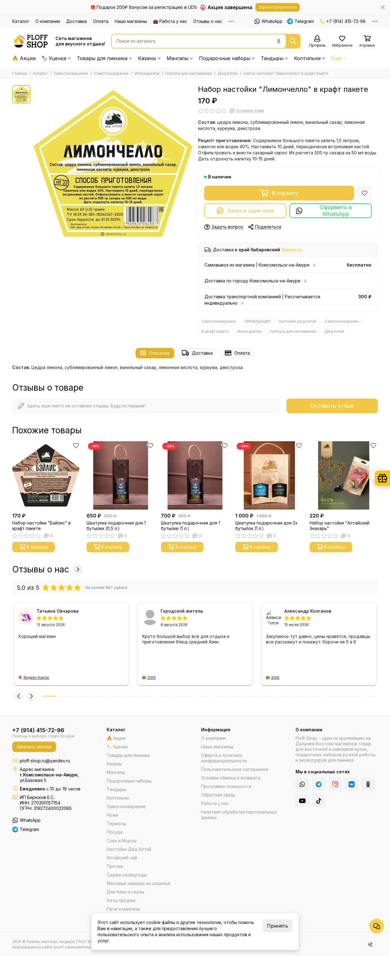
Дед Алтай (227, 73)
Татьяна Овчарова (58, 611)
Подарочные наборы (224, 58)
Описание (159, 353)
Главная (19, 73)
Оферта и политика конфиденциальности (224, 758)
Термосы (116, 823)
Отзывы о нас (207, 21)
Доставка (76, 21)
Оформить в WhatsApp (336, 210)
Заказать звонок (34, 746)
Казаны (147, 58)
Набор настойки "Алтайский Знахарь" (339, 525)
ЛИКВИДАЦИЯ (257, 321)
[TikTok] (318, 800)
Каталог (20, 21)
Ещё (336, 58)
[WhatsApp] (302, 784)
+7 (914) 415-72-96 (346, 21)
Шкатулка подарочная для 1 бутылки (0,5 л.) (116, 525)
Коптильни (307, 58)
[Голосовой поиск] (278, 41)
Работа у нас (215, 803)
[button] (12, 475)
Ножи (112, 815)
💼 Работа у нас (170, 21)
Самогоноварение (71, 73)
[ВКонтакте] (351, 784)
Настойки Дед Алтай (297, 321)
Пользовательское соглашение (234, 769)
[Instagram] (335, 784)
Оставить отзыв (332, 406)
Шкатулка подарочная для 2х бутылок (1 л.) (266, 525)
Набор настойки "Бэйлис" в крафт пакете (41, 525)
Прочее (115, 866)
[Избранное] (364, 193)
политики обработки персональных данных (239, 814)
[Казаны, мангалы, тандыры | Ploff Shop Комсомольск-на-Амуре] (30, 41)
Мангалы (177, 58)
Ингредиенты (147, 73)
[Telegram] (318, 784)
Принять (277, 926)
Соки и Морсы (121, 840)
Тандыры (272, 58)
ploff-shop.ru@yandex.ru (45, 760)
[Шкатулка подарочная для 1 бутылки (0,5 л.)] (121, 475)
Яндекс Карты (36, 677)
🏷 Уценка (54, 58)
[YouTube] (302, 800)
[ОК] (368, 784)
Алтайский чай (122, 857)
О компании (47, 21)
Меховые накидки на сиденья (138, 883)
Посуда (114, 832)
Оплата (100, 21)
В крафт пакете (215, 331)
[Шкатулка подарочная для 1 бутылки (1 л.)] (195, 475)
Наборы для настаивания (188, 73)
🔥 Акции (24, 58)
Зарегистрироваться (277, 7)
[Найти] (293, 41)
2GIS (151, 677)
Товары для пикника (102, 58)
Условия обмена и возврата (231, 777)
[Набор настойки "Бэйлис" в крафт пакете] (46, 475)
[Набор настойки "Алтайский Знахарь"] (344, 475)
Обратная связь (218, 794)
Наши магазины (131, 21)
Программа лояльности (226, 786)
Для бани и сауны (125, 891)
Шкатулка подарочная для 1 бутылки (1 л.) (190, 525)
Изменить (292, 250)
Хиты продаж (121, 900)
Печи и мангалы (123, 908)
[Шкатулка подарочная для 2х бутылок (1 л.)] (269, 475)
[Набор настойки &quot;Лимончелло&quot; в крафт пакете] (113, 164)
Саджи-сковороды (127, 874)
